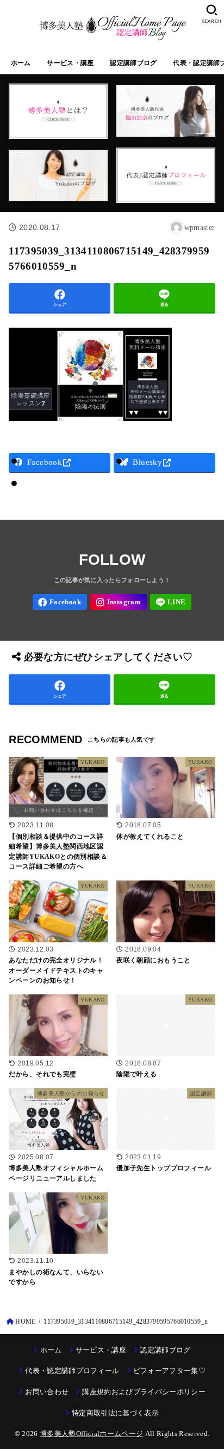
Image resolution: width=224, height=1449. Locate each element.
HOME (25, 1321)
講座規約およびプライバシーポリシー (144, 1392)
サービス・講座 (70, 63)
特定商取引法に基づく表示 (115, 1413)
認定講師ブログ (133, 63)
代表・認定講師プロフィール (72, 1371)
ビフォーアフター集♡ (169, 1371)
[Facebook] (60, 602)
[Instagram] (118, 602)
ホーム (21, 63)
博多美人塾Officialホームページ (91, 1433)
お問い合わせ (47, 1392)
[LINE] (171, 602)
